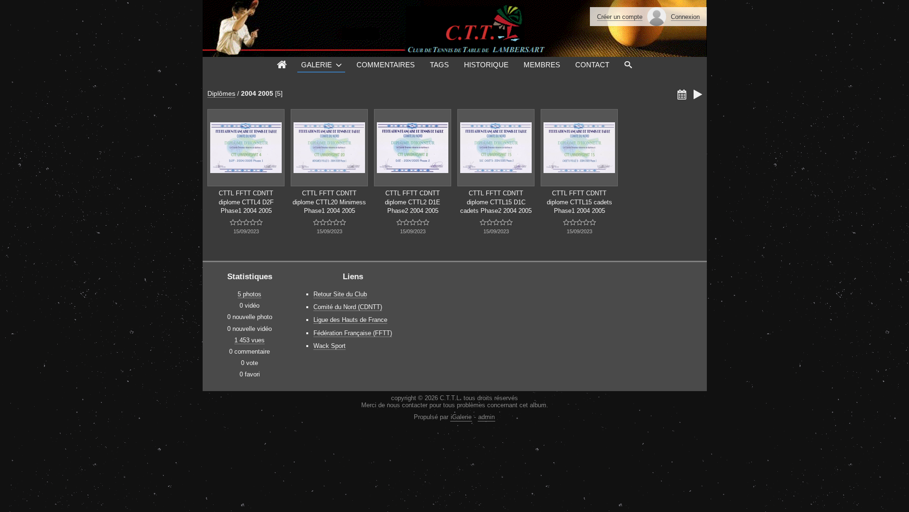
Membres (542, 65)
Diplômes (221, 93)
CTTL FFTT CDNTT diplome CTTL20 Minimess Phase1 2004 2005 (329, 202)
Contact (592, 65)
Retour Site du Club (340, 294)
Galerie (316, 65)
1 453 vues (249, 340)
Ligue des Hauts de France (350, 319)
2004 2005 (257, 93)
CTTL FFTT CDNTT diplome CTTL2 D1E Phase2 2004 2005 (412, 202)
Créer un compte (619, 16)
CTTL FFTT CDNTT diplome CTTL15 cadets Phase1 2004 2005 (579, 202)
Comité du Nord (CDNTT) (347, 307)
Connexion (685, 16)
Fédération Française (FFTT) (352, 333)
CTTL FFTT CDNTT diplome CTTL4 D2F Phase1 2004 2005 (246, 202)
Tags (439, 65)
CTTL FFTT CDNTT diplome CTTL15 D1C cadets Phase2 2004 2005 (496, 202)
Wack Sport (329, 345)
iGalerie (461, 417)
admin (486, 417)
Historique (486, 65)
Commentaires (385, 65)
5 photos (249, 294)
